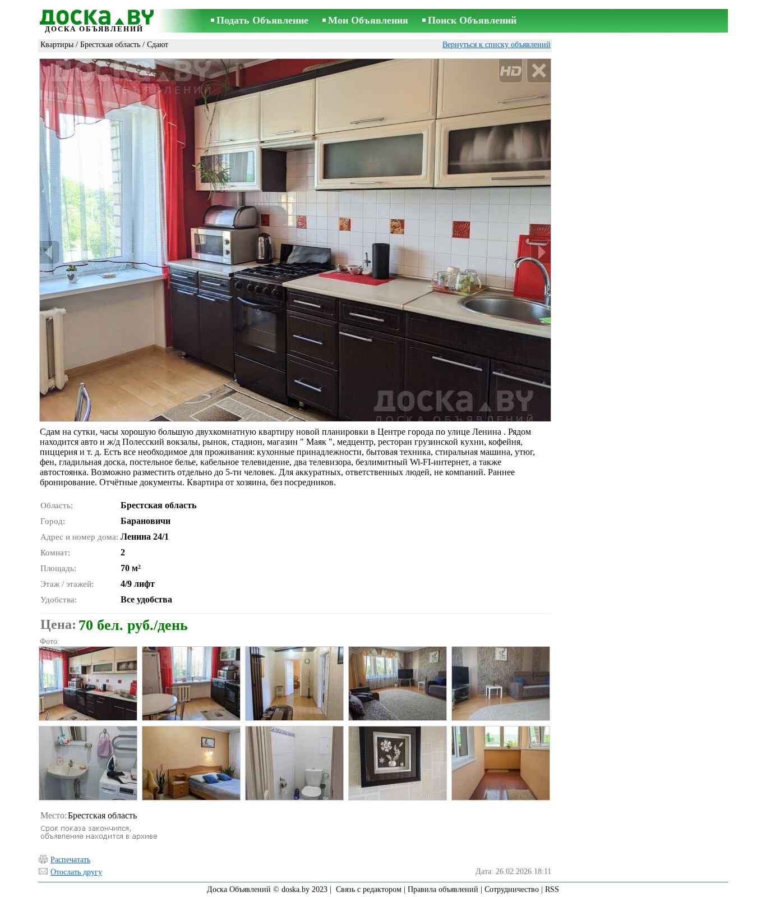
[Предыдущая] (50, 252)
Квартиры (56, 44)
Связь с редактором (369, 889)
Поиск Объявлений (472, 20)
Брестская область (110, 44)
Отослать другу (76, 872)
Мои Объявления (368, 20)
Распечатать (70, 859)
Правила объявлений (443, 889)
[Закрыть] (539, 71)
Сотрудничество (511, 889)
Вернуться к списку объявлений (496, 44)
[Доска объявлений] (94, 15)
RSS (552, 889)
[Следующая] (540, 252)
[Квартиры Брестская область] (87, 683)
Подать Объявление (262, 20)
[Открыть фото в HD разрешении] (295, 240)
